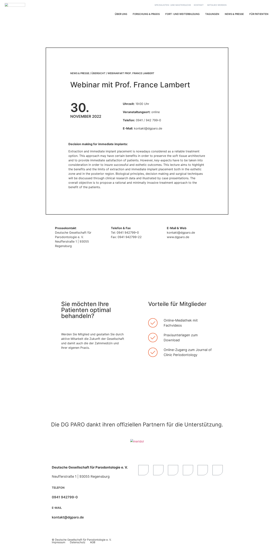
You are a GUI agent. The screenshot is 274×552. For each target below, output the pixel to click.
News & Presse (234, 13)
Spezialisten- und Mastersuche (173, 5)
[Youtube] (158, 470)
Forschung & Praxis (146, 13)
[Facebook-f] (143, 470)
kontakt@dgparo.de (68, 517)
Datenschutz (77, 542)
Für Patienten (258, 13)
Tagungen (212, 13)
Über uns (121, 13)
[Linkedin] (203, 470)
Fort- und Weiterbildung (182, 13)
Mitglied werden (216, 5)
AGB (92, 542)
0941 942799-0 (65, 497)
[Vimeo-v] (173, 470)
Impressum (58, 542)
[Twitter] (188, 470)
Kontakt (199, 5)
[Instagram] (217, 470)
